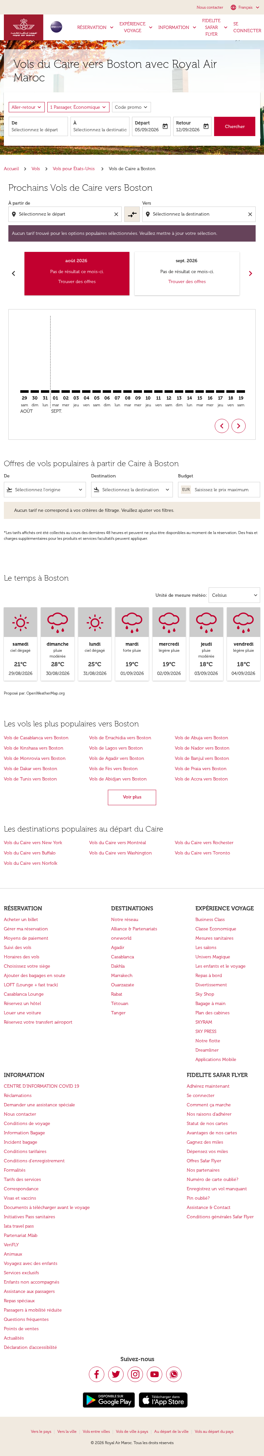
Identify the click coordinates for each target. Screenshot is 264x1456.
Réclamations (18, 1095)
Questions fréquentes (26, 1319)
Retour (183, 123)
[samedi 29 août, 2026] (24, 391)
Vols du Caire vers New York (33, 842)
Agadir (117, 947)
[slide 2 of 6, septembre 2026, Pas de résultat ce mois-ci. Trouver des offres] (187, 274)
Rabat (116, 994)
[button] (78, 107)
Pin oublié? (198, 1198)
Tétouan (119, 1003)
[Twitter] (116, 1374)
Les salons (205, 947)
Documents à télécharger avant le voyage (47, 1207)
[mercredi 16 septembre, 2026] (210, 391)
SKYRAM (203, 1022)
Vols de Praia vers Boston (201, 768)
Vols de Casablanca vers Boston (36, 738)
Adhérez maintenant (208, 1086)
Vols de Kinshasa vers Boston (33, 748)
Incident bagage (20, 1142)
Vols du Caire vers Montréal (117, 842)
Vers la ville (67, 1431)
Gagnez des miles (205, 1142)
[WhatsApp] (174, 1374)
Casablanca (122, 957)
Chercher (235, 126)
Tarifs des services (22, 1179)
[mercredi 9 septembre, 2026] (138, 391)
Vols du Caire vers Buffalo (30, 853)
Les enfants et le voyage (220, 966)
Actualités (14, 1338)
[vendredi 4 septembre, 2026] (86, 391)
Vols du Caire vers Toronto (202, 853)
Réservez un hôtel (22, 1003)
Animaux (13, 1254)
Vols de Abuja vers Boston (201, 738)
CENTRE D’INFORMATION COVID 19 (41, 1086)
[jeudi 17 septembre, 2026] (220, 391)
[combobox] (65, 214)
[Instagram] (135, 1374)
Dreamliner (207, 1050)
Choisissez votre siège (27, 966)
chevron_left (13, 273)
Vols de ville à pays (132, 1431)
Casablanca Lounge (24, 994)
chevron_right (250, 273)
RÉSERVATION (96, 27)
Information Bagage (24, 1133)
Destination (103, 476)
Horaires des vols (21, 957)
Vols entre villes (96, 1431)
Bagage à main (210, 1003)
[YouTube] (154, 1374)
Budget (185, 476)
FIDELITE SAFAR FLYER (215, 27)
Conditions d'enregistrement (34, 1161)
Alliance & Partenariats (134, 929)
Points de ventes (21, 1329)
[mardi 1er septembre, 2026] (55, 391)
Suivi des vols (17, 947)
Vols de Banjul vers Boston (202, 758)
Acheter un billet (21, 919)
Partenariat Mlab (20, 1235)
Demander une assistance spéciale (39, 1105)
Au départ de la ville (171, 1431)
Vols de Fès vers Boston (113, 768)
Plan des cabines (212, 1013)
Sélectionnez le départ (35, 130)
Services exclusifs (21, 1273)
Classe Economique (215, 929)
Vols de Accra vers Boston (201, 779)
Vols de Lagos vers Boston (116, 748)
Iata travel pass (19, 1226)
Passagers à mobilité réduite (33, 1310)
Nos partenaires (203, 1170)
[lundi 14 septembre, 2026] (189, 391)
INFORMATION (178, 27)
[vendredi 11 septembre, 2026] (158, 391)
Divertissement (211, 985)
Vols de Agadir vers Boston (116, 758)
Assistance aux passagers (29, 1291)
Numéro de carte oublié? (212, 1179)
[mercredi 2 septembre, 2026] (65, 391)
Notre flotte (207, 1041)
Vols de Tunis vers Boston (30, 779)
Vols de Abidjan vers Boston (118, 779)
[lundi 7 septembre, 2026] (117, 391)
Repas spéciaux (19, 1301)
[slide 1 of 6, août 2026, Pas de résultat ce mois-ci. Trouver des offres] (76, 274)
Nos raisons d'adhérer (209, 1114)
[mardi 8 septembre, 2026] (127, 391)
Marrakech (121, 975)
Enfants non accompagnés (31, 1282)
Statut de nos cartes (207, 1123)
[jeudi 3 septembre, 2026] (76, 391)
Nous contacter (210, 7)
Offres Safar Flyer (204, 1161)
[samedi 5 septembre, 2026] (96, 391)
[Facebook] (96, 1374)
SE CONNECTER (247, 27)
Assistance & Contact (209, 1207)
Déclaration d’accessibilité (30, 1347)
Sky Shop (204, 994)
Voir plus (132, 797)
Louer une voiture (22, 1013)
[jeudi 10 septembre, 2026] (148, 391)
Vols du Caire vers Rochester (204, 842)
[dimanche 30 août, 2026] (35, 391)
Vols (36, 168)
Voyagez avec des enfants (30, 1263)
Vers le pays (41, 1431)
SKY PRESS (205, 1031)
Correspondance (21, 1189)
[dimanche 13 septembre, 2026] (179, 391)
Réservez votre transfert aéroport (38, 1022)
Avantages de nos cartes (212, 1133)
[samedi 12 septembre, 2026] (169, 391)
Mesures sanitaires (214, 938)
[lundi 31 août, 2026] (45, 391)
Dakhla (118, 966)
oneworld (121, 938)
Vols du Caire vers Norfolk (30, 863)
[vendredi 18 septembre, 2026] (230, 391)
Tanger (118, 1013)
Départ (142, 123)
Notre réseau (124, 919)
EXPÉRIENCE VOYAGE (136, 27)
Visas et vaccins (20, 1198)
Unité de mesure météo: (181, 595)
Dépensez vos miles (207, 1151)
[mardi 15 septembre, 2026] (199, 391)
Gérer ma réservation (26, 929)
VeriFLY (11, 1245)
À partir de (19, 203)
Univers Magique (212, 957)
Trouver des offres (77, 281)
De (14, 123)
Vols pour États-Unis (74, 168)
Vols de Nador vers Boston (202, 748)
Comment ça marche (209, 1105)
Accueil (11, 168)
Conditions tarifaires (25, 1151)
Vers (146, 203)
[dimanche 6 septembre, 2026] (107, 391)
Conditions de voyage (27, 1123)
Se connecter (200, 1095)
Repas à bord (208, 975)
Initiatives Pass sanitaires (29, 1217)
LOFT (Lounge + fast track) (31, 985)
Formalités (14, 1170)
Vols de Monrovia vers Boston (35, 758)
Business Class (210, 919)
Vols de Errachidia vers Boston (120, 738)
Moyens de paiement (26, 938)
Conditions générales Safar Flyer (220, 1217)
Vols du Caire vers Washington (120, 853)
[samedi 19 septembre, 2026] (241, 391)
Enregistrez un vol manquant (217, 1189)
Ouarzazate (122, 985)
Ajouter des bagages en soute (34, 975)
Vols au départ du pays (214, 1431)
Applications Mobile (215, 1059)
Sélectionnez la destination (100, 130)
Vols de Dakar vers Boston (30, 768)
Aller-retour (23, 107)
